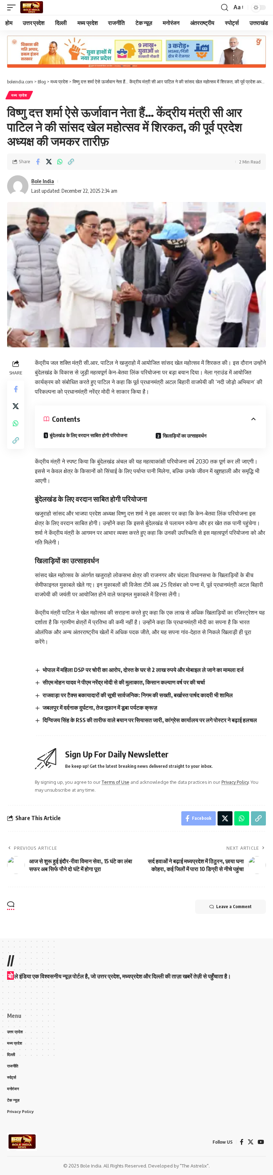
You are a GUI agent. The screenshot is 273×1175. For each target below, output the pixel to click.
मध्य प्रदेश (19, 95)
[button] (13, 7)
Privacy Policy (234, 782)
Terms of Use (115, 782)
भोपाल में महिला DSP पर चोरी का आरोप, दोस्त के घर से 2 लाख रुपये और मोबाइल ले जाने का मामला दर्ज (143, 669)
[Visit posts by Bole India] (17, 186)
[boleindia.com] (31, 7)
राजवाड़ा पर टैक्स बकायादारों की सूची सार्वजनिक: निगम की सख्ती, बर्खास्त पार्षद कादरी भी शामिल (138, 695)
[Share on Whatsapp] (60, 161)
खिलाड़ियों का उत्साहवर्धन (185, 436)
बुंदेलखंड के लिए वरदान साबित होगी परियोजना (88, 435)
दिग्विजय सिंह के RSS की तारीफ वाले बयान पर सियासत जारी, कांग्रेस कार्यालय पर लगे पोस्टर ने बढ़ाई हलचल (150, 720)
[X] (250, 1142)
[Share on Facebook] (38, 161)
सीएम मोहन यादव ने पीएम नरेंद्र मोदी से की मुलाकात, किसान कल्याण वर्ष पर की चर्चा (124, 682)
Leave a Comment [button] (234, 906)
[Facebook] (241, 1142)
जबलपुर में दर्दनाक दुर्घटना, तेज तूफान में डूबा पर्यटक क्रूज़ (100, 707)
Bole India (42, 181)
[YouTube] (261, 1142)
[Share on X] (49, 161)
